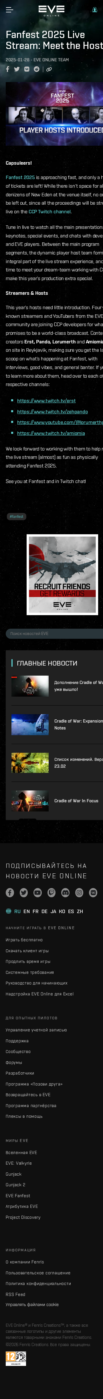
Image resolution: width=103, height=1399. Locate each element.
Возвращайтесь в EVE (28, 1094)
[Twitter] (24, 892)
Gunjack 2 (15, 1184)
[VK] (93, 892)
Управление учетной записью (36, 1029)
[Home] (51, 15)
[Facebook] (10, 892)
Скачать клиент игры (27, 950)
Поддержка (17, 1040)
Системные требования (30, 972)
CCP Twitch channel (50, 211)
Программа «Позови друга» (34, 1083)
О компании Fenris (25, 1261)
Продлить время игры (28, 961)
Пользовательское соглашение (38, 1272)
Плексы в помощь (24, 1116)
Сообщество (18, 1051)
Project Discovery (23, 1217)
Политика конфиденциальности (38, 1283)
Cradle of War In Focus (76, 800)
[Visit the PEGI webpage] (16, 1359)
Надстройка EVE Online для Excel (40, 993)
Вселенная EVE (21, 1152)
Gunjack (13, 1174)
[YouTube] (37, 892)
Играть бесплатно (24, 939)
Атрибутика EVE (22, 1206)
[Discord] (65, 892)
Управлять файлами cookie (32, 1304)
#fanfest (16, 516)
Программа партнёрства (31, 1105)
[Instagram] (79, 892)
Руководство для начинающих (37, 982)
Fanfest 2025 (20, 177)
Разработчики (20, 1073)
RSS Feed (15, 1294)
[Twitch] (51, 892)
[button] (94, 9)
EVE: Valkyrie (19, 1163)
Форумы (14, 1062)
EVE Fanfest (18, 1195)
